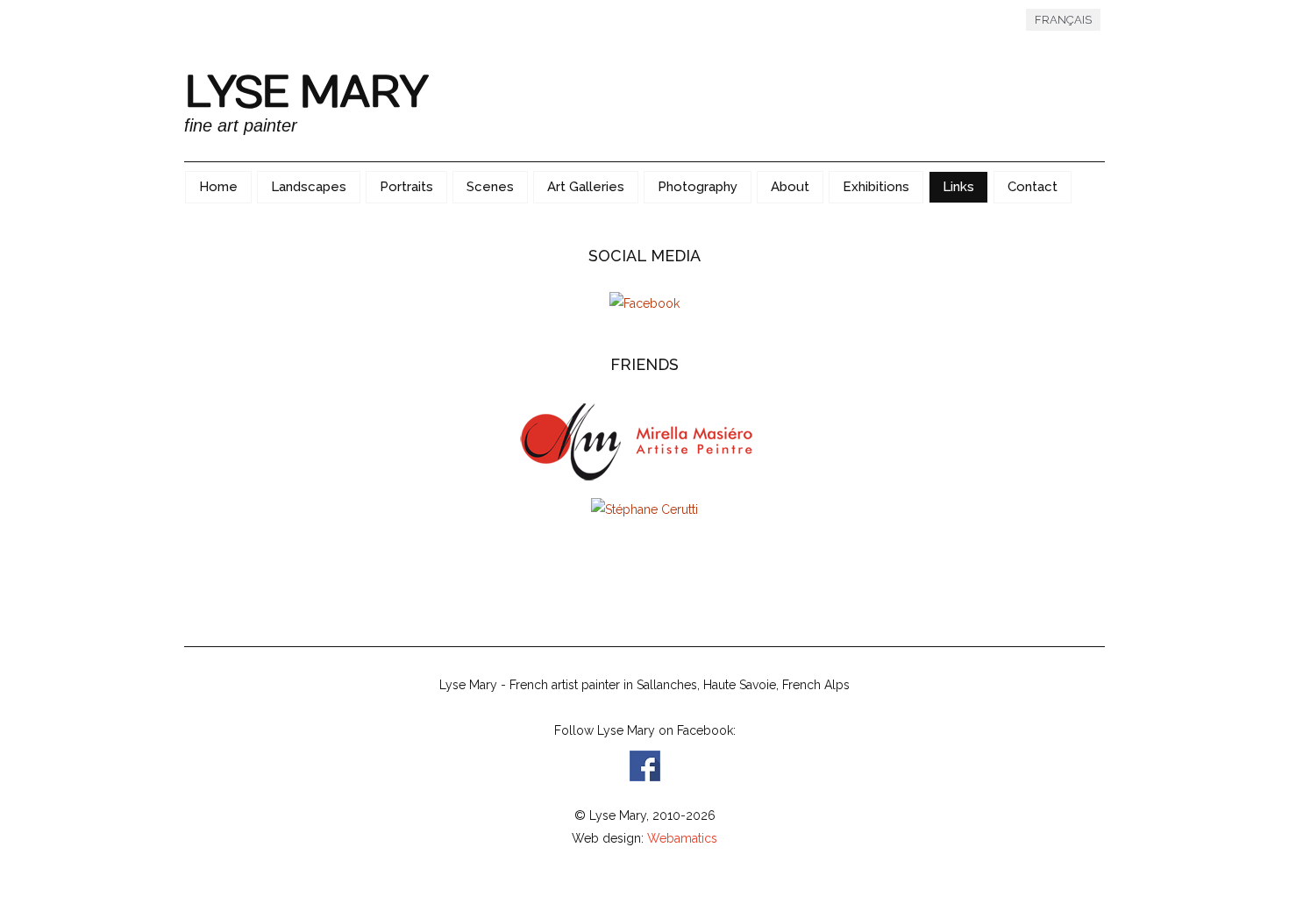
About (790, 187)
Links (958, 187)
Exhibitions (876, 187)
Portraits (406, 187)
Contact (1033, 187)
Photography (697, 187)
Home (218, 187)
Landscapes (308, 187)
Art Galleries (585, 187)
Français (1063, 19)
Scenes (490, 187)
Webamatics (682, 838)
